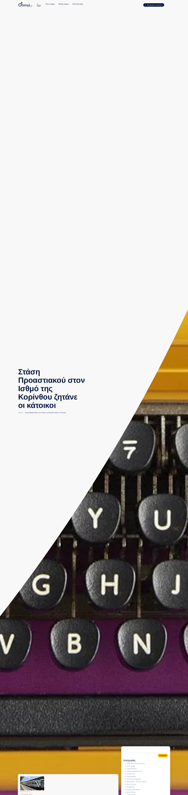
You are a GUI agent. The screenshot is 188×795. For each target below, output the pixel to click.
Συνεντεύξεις (131, 792)
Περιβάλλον (131, 787)
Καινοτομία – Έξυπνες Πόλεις (137, 782)
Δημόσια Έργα (25, 791)
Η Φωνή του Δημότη (134, 779)
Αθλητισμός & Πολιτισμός (136, 763)
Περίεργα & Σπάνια (133, 789)
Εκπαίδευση (131, 774)
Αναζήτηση (162, 755)
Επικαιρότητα (131, 776)
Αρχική (20, 412)
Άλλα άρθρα (131, 766)
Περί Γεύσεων (131, 784)
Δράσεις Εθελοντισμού (134, 771)
